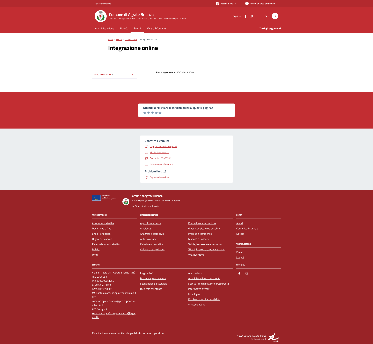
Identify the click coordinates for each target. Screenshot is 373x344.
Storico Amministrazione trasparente (208, 284)
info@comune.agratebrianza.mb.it (117, 293)
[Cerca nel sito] (275, 16)
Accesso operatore (153, 333)
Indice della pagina (102, 74)
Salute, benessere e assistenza (205, 244)
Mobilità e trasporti (198, 239)
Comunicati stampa (247, 228)
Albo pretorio (195, 273)
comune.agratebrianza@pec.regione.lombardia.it (113, 303)
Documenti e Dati (101, 228)
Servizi (137, 28)
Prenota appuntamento (153, 278)
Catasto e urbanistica (151, 244)
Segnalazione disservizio (153, 284)
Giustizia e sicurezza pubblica (204, 228)
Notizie (240, 234)
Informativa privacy (199, 289)
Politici (96, 249)
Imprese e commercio (200, 234)
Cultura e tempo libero (152, 249)
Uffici (95, 255)
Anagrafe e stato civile (152, 234)
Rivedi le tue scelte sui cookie (108, 333)
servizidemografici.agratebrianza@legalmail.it (114, 315)
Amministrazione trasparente (204, 278)
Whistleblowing (196, 304)
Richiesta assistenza (151, 289)
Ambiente (145, 228)
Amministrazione (104, 28)
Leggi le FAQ (147, 273)
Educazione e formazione (202, 223)
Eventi (239, 252)
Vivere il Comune (156, 28)
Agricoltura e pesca (150, 223)
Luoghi (240, 257)
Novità (123, 28)
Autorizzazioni (148, 239)
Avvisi (239, 223)
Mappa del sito (133, 333)
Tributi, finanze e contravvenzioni (206, 249)
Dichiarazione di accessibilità (204, 299)
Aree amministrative (103, 223)
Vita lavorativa (196, 255)
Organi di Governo (102, 239)
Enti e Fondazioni (101, 234)
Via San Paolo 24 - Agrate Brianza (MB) (113, 273)
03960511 (102, 277)
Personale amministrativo (106, 244)
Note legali (194, 294)
